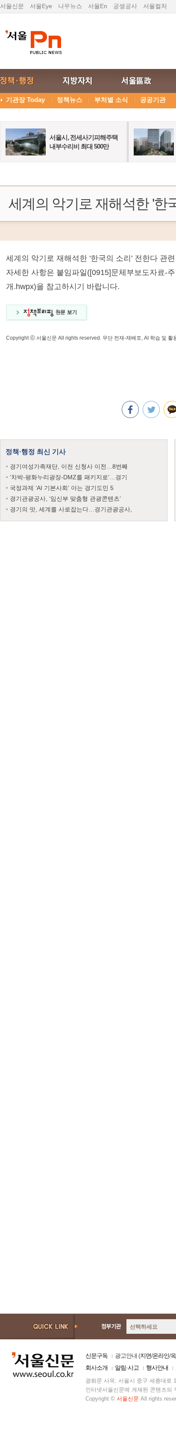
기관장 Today (25, 99)
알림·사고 (127, 1367)
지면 (145, 1355)
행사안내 (157, 1367)
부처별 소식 (111, 99)
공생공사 (125, 6)
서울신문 (12, 6)
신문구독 (96, 1355)
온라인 (161, 1355)
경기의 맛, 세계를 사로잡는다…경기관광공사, (71, 509)
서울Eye (41, 6)
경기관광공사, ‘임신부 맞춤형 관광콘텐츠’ (65, 498)
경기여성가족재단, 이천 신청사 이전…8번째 (69, 466)
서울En (97, 6)
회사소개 (96, 1367)
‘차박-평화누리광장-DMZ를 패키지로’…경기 (68, 477)
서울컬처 (155, 6)
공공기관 (153, 99)
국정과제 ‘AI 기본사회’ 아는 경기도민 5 (62, 487)
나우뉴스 (70, 6)
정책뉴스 (69, 99)
